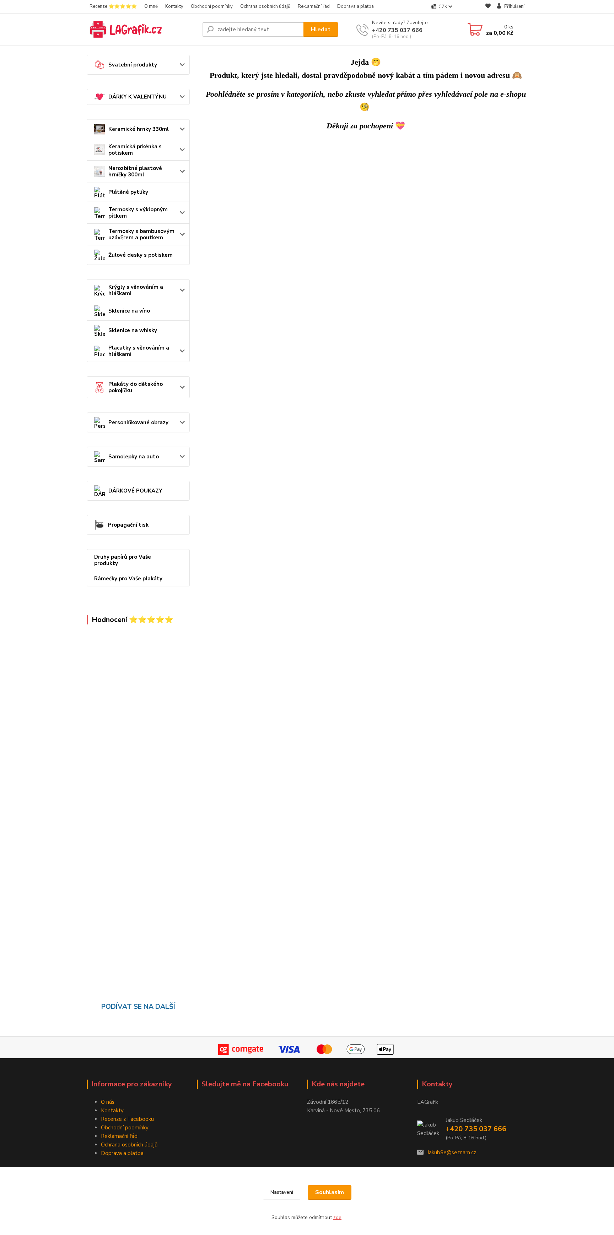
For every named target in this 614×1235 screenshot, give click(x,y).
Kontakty (174, 6)
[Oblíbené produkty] (488, 7)
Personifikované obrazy (138, 422)
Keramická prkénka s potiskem (135, 149)
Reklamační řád (314, 6)
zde (337, 1217)
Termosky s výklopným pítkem (138, 212)
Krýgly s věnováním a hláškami (135, 290)
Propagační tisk (128, 524)
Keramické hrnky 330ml (138, 129)
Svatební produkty (132, 64)
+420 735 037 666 (397, 30)
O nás (107, 1102)
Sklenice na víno (129, 310)
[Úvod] (142, 29)
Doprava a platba (355, 6)
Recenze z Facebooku (127, 1119)
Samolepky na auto (133, 456)
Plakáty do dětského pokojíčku (135, 387)
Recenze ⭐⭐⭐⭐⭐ (113, 6)
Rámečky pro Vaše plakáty (128, 578)
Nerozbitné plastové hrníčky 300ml (135, 171)
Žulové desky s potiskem (140, 255)
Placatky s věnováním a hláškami (138, 351)
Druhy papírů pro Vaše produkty (122, 560)
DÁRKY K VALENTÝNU (137, 96)
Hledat (320, 29)
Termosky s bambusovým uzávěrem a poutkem (141, 234)
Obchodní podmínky (212, 6)
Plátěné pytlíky (128, 192)
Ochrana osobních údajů (265, 6)
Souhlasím (329, 1192)
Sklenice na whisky (132, 330)
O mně (151, 6)
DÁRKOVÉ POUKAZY (135, 490)
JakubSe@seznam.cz (451, 1152)
